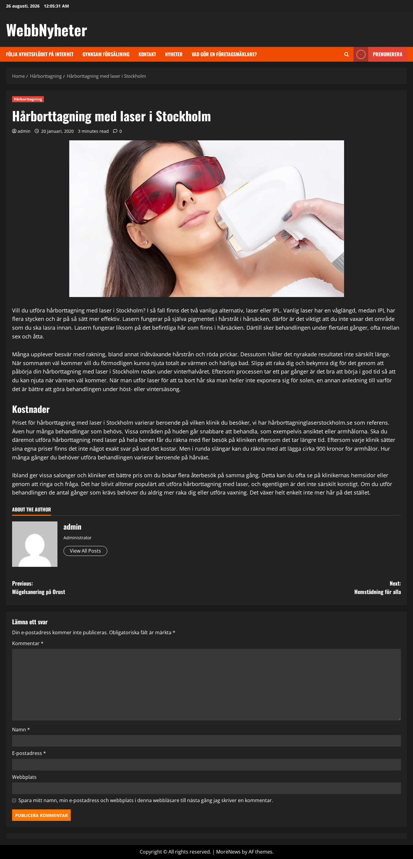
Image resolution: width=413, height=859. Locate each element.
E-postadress (29, 753)
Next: (377, 587)
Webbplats (24, 777)
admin (24, 131)
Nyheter (174, 54)
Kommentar (28, 643)
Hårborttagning (28, 99)
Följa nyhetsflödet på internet (39, 54)
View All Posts (85, 550)
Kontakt (147, 54)
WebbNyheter (46, 29)
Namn (21, 729)
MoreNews (228, 851)
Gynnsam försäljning (106, 54)
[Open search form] (346, 54)
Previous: (38, 587)
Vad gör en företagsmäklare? (224, 54)
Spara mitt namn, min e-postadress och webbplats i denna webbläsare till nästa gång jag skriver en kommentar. (145, 800)
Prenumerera (387, 54)
